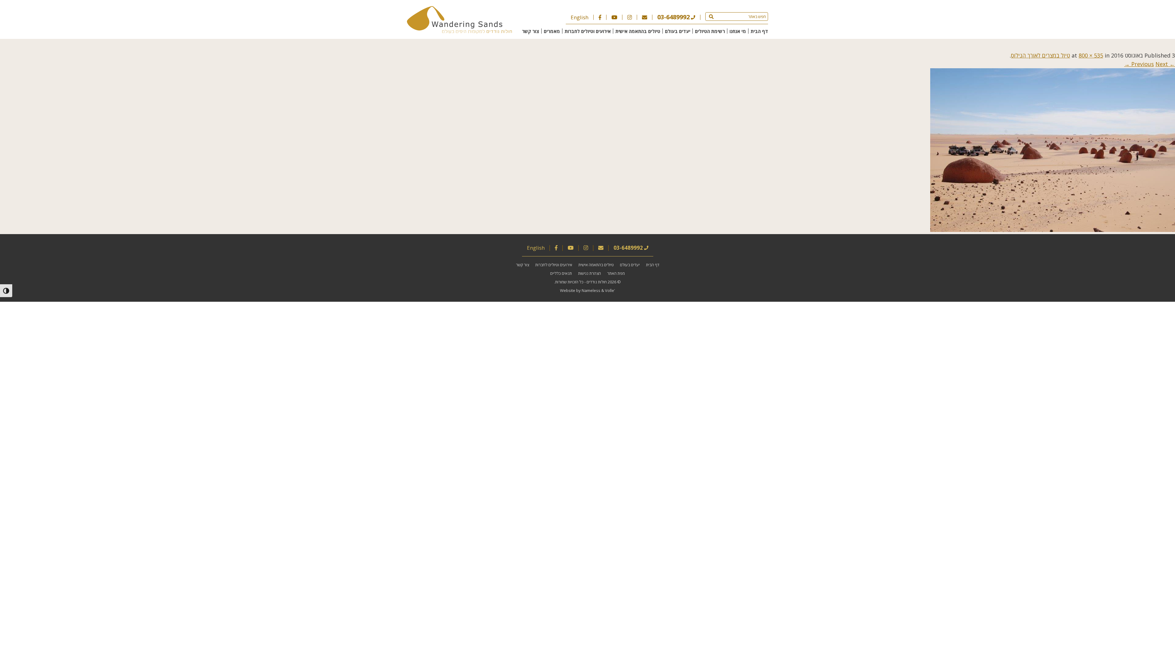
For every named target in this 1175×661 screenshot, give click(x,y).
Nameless (591, 290)
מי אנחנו (737, 31)
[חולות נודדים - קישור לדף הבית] (459, 31)
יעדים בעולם (677, 31)
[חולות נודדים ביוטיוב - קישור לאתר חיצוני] (614, 17)
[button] (711, 16)
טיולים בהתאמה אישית (637, 31)
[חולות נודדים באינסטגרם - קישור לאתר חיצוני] (629, 17)
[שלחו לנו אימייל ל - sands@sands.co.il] (644, 17)
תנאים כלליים (561, 273)
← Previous (1153, 64)
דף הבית (759, 31)
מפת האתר (616, 273)
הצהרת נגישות (589, 273)
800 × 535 (1091, 55)
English (579, 17)
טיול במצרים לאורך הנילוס (1040, 55)
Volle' (610, 290)
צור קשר (530, 31)
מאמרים (552, 31)
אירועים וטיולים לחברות (588, 31)
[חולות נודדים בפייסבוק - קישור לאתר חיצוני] (600, 17)
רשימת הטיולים (710, 31)
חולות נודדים (597, 282)
